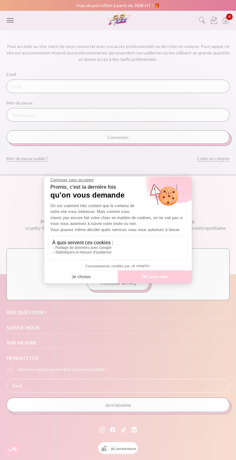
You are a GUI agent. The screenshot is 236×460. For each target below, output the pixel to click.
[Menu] (10, 20)
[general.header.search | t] (202, 20)
